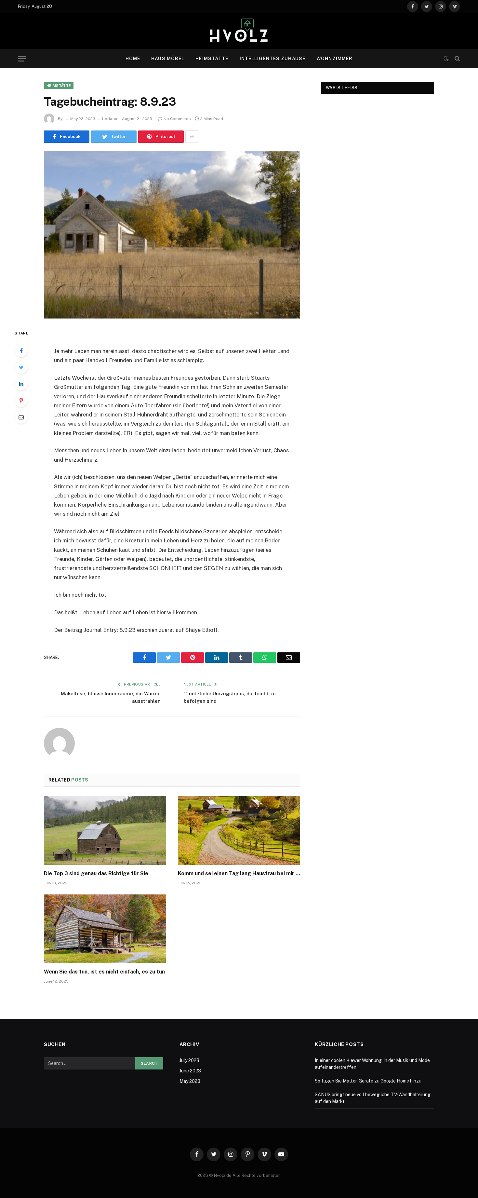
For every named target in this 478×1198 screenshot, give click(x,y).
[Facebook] (21, 350)
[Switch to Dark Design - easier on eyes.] (446, 58)
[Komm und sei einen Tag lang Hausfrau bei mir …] (239, 830)
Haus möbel (167, 58)
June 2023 (190, 1070)
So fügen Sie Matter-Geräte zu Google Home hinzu (368, 1080)
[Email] (21, 417)
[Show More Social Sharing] (191, 136)
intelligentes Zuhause (273, 58)
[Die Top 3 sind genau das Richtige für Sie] (105, 830)
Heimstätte (211, 58)
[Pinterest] (21, 400)
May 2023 (189, 1081)
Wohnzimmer (334, 58)
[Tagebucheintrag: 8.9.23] (172, 235)
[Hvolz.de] (239, 31)
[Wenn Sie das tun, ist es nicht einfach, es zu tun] (105, 928)
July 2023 (189, 1060)
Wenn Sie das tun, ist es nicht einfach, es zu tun (104, 972)
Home (133, 58)
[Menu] (22, 58)
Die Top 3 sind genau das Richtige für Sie (96, 873)
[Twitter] (21, 367)
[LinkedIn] (21, 383)
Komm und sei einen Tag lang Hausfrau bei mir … (239, 873)
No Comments (177, 118)
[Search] (456, 58)
